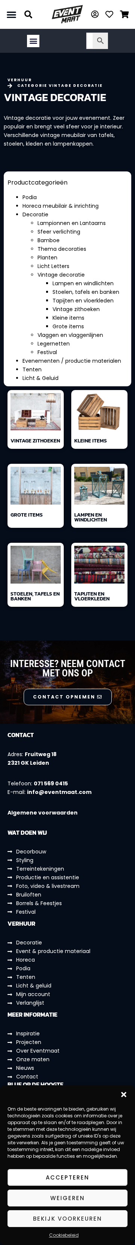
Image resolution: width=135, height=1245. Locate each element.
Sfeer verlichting (59, 231)
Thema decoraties (62, 249)
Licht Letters (53, 266)
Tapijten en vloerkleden (83, 300)
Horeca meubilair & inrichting (60, 206)
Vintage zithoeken (76, 309)
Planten (47, 257)
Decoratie (35, 214)
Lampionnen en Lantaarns (72, 223)
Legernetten (54, 343)
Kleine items (68, 318)
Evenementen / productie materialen (71, 361)
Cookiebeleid (64, 1235)
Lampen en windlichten (83, 283)
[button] (124, 1094)
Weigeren (67, 1198)
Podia (29, 197)
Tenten (32, 369)
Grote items (68, 326)
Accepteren (67, 1177)
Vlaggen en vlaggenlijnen (70, 335)
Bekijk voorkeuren (67, 1219)
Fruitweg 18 (41, 754)
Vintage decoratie (61, 274)
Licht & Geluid (40, 378)
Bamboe (49, 240)
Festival (47, 352)
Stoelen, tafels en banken (85, 292)
